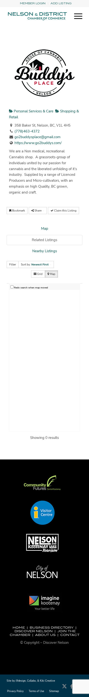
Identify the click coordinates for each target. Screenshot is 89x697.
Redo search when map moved (31, 287)
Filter (12, 264)
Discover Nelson (33, 631)
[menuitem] (33, 3)
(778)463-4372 (27, 131)
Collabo (31, 681)
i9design (21, 681)
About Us (45, 635)
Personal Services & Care (33, 111)
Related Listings (44, 240)
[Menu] (75, 16)
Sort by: (35, 264)
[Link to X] (64, 689)
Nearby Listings (44, 251)
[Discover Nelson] (37, 16)
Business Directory (52, 627)
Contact (70, 635)
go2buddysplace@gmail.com (37, 137)
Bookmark (18, 210)
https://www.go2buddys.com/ (37, 143)
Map (44, 228)
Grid (39, 274)
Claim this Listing (64, 210)
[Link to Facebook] (71, 689)
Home (19, 627)
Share (38, 210)
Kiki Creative (47, 681)
